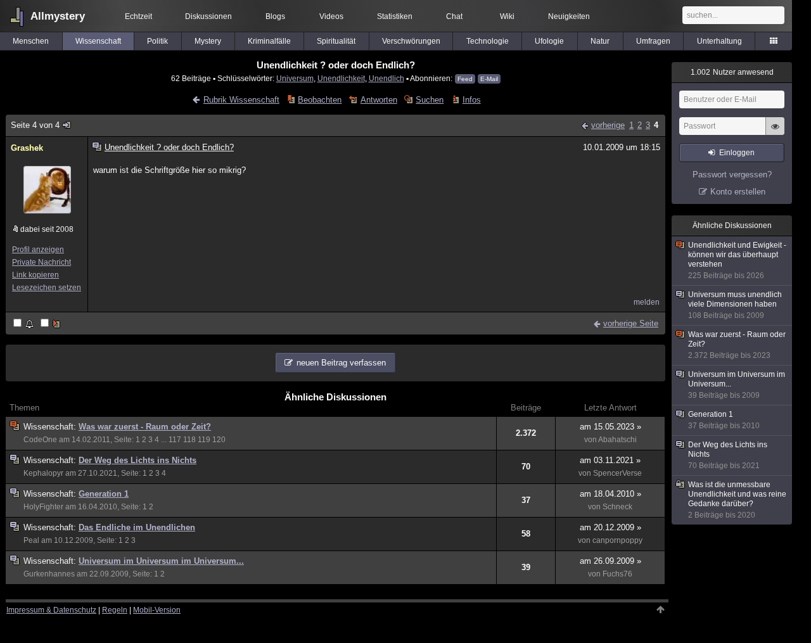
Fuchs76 (617, 574)
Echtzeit (138, 16)
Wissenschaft (98, 41)
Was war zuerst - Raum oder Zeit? (145, 426)
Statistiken (394, 16)
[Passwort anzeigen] (774, 133)
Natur (600, 41)
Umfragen (653, 41)
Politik (157, 41)
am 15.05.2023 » (610, 426)
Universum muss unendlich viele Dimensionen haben (735, 305)
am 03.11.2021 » (610, 460)
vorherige (608, 125)
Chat (454, 16)
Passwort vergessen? (732, 174)
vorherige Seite (630, 323)
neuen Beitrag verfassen (341, 362)
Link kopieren (35, 275)
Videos (331, 16)
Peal (31, 540)
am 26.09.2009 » (610, 561)
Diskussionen (208, 16)
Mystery (208, 41)
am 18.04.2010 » (610, 494)
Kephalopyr (43, 473)
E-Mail (489, 78)
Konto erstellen (737, 191)
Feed (465, 78)
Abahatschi (617, 439)
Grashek (27, 148)
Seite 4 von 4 (35, 125)
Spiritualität (336, 41)
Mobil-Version (157, 610)
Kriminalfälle (269, 41)
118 (189, 439)
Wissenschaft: (51, 426)
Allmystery (57, 16)
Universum (295, 78)
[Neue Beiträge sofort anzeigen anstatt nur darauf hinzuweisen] (51, 324)
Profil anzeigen (38, 249)
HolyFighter (43, 507)
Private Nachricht (41, 262)
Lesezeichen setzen (46, 287)
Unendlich (386, 78)
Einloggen (737, 152)
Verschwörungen (411, 41)
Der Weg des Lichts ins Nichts (137, 460)
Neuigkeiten (569, 16)
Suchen (430, 100)
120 (219, 439)
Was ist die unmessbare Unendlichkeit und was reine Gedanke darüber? (737, 499)
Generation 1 (104, 494)
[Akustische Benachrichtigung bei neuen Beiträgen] (24, 324)
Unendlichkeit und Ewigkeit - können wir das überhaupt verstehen (737, 260)
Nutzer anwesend (732, 72)
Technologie (487, 41)
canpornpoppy (617, 540)
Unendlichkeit (341, 78)
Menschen (31, 41)
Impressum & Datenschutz (51, 610)
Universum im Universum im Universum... (161, 561)
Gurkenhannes (49, 574)
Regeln (114, 610)
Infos (471, 100)
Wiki (507, 16)
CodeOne (40, 439)
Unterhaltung (719, 41)
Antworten (379, 100)
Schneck (617, 507)
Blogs (275, 16)
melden (647, 302)
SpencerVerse (617, 473)
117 (175, 439)
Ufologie (549, 41)
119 (204, 439)
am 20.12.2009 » (610, 527)
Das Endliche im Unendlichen (137, 527)
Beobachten (320, 100)
